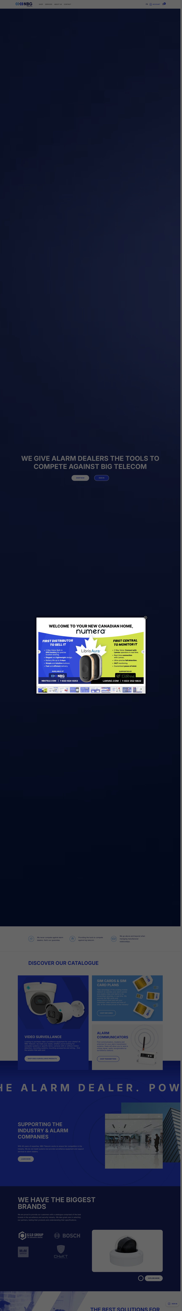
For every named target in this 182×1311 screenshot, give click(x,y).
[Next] (143, 652)
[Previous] (39, 652)
